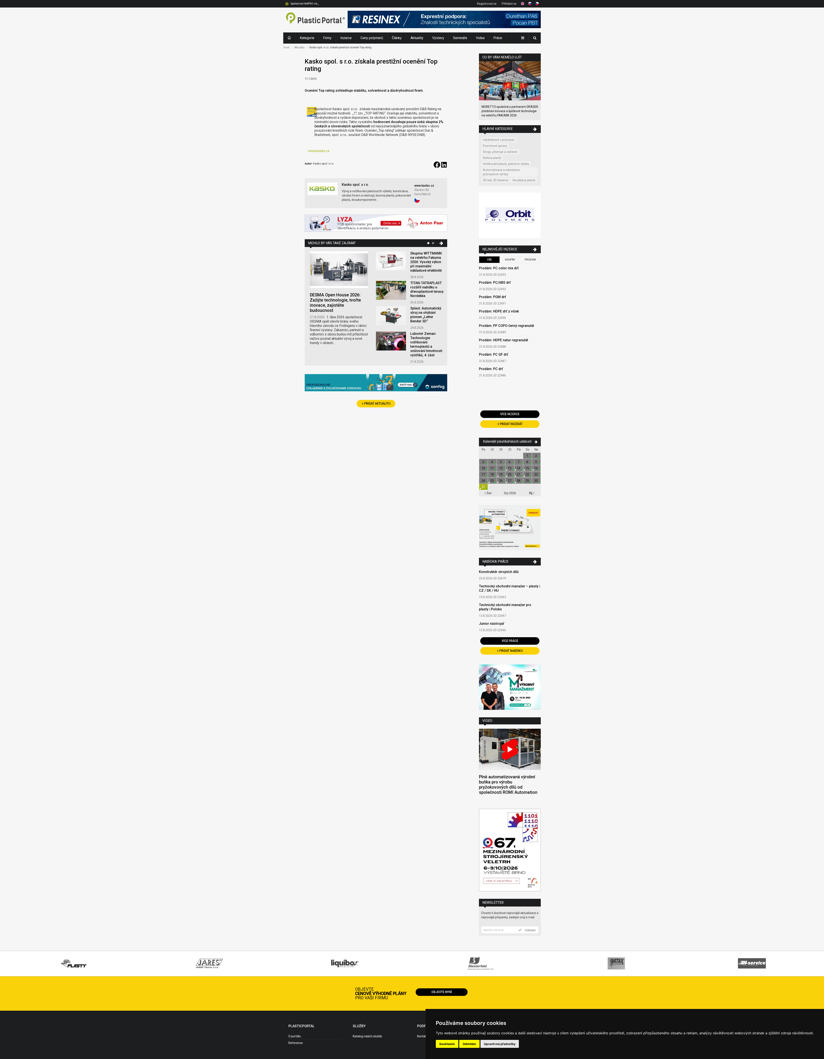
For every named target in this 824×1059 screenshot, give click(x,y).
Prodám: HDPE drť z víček (499, 311)
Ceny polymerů (371, 38)
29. (528, 480)
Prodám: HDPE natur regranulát (503, 340)
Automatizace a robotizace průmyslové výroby (501, 172)
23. (536, 474)
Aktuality (416, 38)
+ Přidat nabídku (510, 650)
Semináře (460, 38)
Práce (497, 38)
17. (484, 474)
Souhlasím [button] (447, 1044)
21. (519, 474)
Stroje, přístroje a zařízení (500, 152)
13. (510, 468)
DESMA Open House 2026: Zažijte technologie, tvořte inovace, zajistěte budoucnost (335, 302)
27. (510, 480)
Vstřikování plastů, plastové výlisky (506, 164)
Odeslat (530, 929)
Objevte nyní (441, 992)
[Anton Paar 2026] (376, 224)
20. (510, 474)
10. (484, 468)
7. (519, 462)
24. (484, 480)
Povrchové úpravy (495, 146)
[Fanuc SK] (510, 528)
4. (492, 462)
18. (492, 474)
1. (527, 455)
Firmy (327, 38)
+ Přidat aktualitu (376, 403)
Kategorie (307, 38)
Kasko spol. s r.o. (355, 185)
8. (527, 462)
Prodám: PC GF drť (493, 354)
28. (519, 480)
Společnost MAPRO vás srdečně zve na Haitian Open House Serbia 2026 (333, 3)
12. (501, 468)
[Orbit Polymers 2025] (510, 216)
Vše (489, 259)
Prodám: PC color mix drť (499, 268)
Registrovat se (487, 3)
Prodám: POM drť (492, 297)
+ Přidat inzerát (510, 424)
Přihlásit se (509, 3)
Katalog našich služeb (367, 1036)
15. (528, 468)
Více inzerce (510, 414)
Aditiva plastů (492, 158)
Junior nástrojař (491, 624)
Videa (480, 38)
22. (528, 474)
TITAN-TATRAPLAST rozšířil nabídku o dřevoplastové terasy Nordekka (427, 289)
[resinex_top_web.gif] (444, 20)
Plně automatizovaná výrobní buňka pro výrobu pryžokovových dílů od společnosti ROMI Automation (508, 784)
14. (519, 468)
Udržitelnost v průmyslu (499, 140)
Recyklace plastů (524, 180)
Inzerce (346, 38)
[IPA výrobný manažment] (510, 687)
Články (397, 38)
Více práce (510, 641)
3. (483, 462)
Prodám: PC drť (491, 369)
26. (501, 480)
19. (501, 474)
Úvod (286, 47)
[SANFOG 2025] (376, 383)
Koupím (510, 259)
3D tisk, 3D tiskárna (495, 180)
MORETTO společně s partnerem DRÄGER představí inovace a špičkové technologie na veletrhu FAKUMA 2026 (510, 111)
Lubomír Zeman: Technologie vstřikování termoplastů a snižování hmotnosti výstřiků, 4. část (426, 344)
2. (536, 455)
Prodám (530, 259)
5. (501, 462)
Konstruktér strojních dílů (499, 572)
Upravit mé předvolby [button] (499, 1044)
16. (536, 468)
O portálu (294, 1036)
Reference (295, 1043)
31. (484, 487)
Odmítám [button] (469, 1044)
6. (510, 462)
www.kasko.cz (319, 151)
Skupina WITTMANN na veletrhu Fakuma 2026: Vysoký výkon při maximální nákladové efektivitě (426, 262)
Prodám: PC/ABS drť (495, 282)
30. (536, 480)
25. (492, 480)
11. (492, 468)
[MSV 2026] (510, 850)
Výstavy (438, 38)
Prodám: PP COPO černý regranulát (506, 326)
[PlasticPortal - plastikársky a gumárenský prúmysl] (315, 20)
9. (536, 462)
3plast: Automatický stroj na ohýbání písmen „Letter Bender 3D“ (425, 314)
